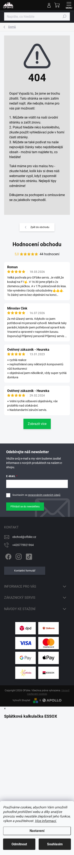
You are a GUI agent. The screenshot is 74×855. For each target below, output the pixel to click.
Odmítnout (19, 844)
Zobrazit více (37, 424)
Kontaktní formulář (24, 570)
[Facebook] (7, 556)
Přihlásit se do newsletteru (25, 506)
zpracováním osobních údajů (44, 495)
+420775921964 (23, 545)
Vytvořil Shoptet (21, 700)
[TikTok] (28, 556)
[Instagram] (18, 556)
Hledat (64, 16)
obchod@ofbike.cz (24, 537)
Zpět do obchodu (39, 227)
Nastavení (37, 831)
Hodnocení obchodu (37, 244)
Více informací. (46, 821)
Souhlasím (55, 844)
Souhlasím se (36, 495)
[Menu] (69, 5)
